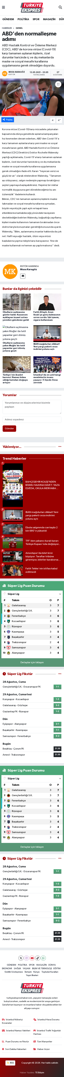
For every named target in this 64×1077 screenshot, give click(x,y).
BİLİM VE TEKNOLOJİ (42, 968)
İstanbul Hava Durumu (48, 1019)
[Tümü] (59, 447)
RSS (12, 1063)
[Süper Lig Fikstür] (59, 674)
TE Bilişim (39, 1072)
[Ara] (60, 8)
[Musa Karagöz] (10, 271)
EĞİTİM (57, 968)
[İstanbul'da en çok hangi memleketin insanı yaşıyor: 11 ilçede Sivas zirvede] (47, 364)
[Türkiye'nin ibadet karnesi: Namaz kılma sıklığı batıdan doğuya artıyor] (17, 364)
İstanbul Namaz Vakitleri (18, 1030)
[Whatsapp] (43, 958)
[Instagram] (26, 958)
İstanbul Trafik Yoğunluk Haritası (47, 1032)
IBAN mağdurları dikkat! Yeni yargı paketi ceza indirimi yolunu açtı (46, 346)
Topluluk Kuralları (49, 972)
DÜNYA (52, 965)
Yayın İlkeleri (32, 975)
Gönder (9, 428)
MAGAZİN (49, 19)
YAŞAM (26, 968)
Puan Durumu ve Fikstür (17, 1041)
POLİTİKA (23, 19)
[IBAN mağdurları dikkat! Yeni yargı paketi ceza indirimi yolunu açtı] (47, 333)
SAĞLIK (17, 968)
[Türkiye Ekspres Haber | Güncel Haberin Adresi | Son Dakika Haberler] (31, 7)
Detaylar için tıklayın (32, 662)
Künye (36, 972)
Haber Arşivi (43, 1049)
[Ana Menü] (3, 7)
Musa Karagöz (28, 269)
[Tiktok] (37, 958)
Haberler (7, 28)
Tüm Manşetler (44, 1041)
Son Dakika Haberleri (15, 1049)
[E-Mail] (22, 276)
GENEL (19, 28)
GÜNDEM (8, 19)
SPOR (36, 19)
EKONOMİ (7, 968)
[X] (20, 958)
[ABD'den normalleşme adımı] (32, 97)
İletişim (28, 972)
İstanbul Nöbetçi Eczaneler (12, 1021)
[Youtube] (32, 958)
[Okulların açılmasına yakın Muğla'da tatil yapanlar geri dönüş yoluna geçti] (17, 333)
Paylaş (9, 120)
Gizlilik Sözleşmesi (14, 972)
